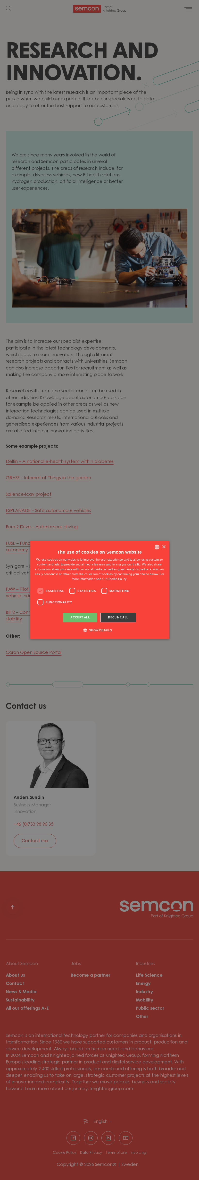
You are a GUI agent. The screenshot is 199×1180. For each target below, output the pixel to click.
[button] (99, 630)
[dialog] (99, 590)
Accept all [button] (80, 617)
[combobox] (157, 547)
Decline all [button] (118, 617)
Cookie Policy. (117, 579)
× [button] (164, 547)
